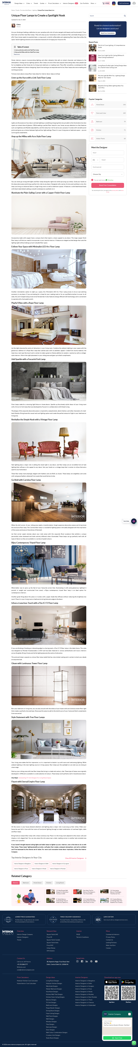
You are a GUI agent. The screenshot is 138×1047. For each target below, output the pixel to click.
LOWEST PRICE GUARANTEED (25, 917)
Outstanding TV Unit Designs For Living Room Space (34, 778)
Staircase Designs (51, 1027)
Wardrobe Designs (52, 986)
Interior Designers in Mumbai (58, 868)
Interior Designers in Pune (21, 868)
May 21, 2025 (101, 81)
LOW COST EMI (109, 917)
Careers (108, 948)
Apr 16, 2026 (101, 91)
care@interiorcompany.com (25, 970)
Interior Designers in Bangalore (22, 863)
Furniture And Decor (25, 10)
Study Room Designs (52, 1038)
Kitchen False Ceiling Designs (55, 997)
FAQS (78, 934)
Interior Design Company (25, 934)
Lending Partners (111, 942)
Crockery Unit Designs (53, 1035)
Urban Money (51, 948)
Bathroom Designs (52, 1005)
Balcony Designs (51, 1000)
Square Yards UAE (52, 934)
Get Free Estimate (124, 3)
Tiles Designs (50, 1024)
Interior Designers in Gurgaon (84, 986)
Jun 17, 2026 (101, 60)
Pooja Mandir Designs (53, 1008)
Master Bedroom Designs (54, 989)
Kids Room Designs (52, 991)
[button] (130, 522)
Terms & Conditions (82, 937)
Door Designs (50, 1030)
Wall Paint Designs (52, 1016)
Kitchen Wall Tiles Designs (54, 994)
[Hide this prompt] (122, 520)
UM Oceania (50, 951)
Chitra (18, 24)
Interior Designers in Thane (83, 1000)
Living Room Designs (52, 981)
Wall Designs (50, 1019)
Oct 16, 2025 (101, 50)
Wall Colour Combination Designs (56, 1032)
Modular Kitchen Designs (54, 983)
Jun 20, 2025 (101, 71)
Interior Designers (22, 937)
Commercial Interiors (112, 934)
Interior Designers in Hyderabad (85, 1005)
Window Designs (51, 1021)
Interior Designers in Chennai (84, 1002)
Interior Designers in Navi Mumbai (86, 997)
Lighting (34, 10)
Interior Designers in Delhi (41, 863)
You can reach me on (103, 180)
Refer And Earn (111, 945)
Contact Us (109, 940)
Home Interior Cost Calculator (26, 983)
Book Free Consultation (107, 33)
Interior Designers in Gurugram (60, 863)
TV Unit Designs (51, 1002)
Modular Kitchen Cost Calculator (27, 981)
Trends (17, 10)
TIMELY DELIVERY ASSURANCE (70, 917)
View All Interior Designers (74, 858)
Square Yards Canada (53, 940)
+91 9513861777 (22, 964)
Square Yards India (52, 942)
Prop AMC (50, 945)
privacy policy (115, 190)
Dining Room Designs (53, 1010)
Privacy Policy (110, 937)
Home (13, 10)
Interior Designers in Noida (39, 868)
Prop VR (49, 937)
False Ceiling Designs (52, 1013)
